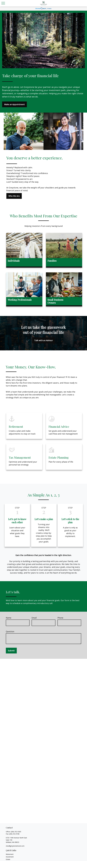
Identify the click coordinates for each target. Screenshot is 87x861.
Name (8, 617)
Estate (8, 859)
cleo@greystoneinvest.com (15, 846)
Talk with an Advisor (43, 340)
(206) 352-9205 (16, 832)
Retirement (9, 854)
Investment (10, 857)
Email (34, 617)
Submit (11, 650)
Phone (60, 617)
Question (10, 631)
